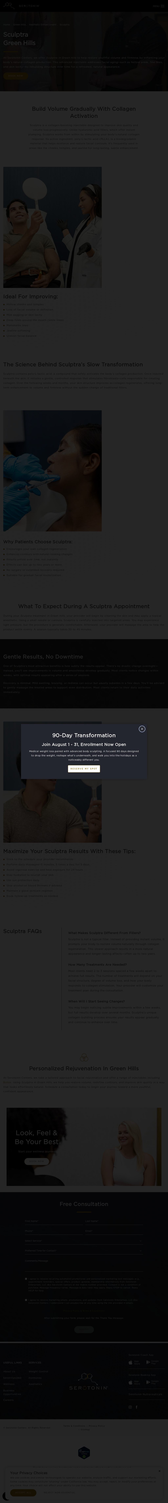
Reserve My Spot (84, 768)
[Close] (142, 729)
